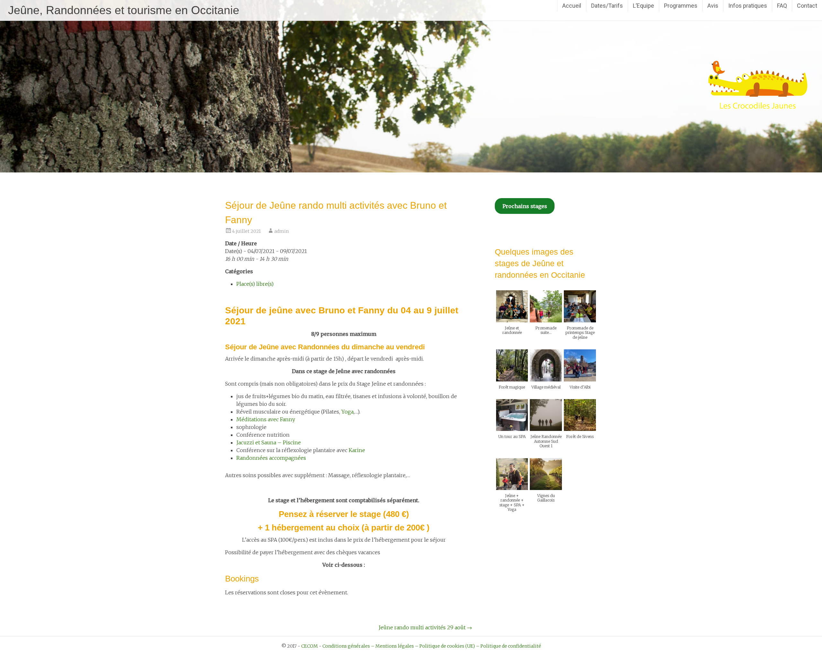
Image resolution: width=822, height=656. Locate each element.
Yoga (347, 411)
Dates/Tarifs (607, 5)
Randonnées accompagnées (271, 458)
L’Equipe (643, 5)
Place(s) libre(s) (255, 284)
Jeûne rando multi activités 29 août (425, 627)
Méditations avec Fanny (265, 419)
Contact (807, 5)
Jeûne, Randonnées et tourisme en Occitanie (123, 10)
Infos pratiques (747, 5)
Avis (712, 5)
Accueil (571, 5)
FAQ (782, 5)
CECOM (309, 646)
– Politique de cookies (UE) (445, 646)
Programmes (680, 5)
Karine (357, 450)
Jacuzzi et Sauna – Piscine (268, 442)
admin (281, 231)
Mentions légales (394, 646)
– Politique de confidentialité (508, 646)
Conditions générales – (348, 646)
